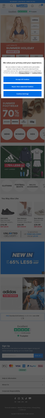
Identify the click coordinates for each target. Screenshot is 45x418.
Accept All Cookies (22, 79)
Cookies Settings (22, 94)
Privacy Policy (24, 73)
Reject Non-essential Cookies (22, 87)
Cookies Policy (37, 73)
